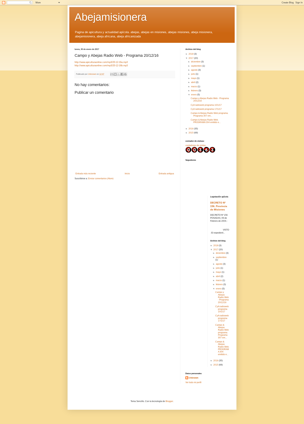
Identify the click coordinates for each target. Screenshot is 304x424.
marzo (194, 86)
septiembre (196, 66)
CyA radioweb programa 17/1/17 (206, 109)
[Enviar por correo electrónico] (112, 74)
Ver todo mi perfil (193, 382)
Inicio (127, 173)
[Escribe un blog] (115, 74)
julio (193, 74)
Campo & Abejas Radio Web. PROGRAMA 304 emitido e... (206, 121)
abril (193, 82)
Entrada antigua (166, 173)
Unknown (193, 378)
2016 (191, 128)
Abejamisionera (111, 17)
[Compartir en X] (118, 74)
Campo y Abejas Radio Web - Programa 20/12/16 (222, 297)
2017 (191, 58)
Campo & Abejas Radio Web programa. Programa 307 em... (209, 114)
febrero (194, 90)
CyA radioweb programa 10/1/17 (206, 105)
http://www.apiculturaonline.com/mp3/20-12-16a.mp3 (101, 62)
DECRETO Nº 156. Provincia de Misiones (218, 206)
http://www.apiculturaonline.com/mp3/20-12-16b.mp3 (101, 65)
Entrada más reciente (85, 173)
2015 (191, 132)
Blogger (169, 401)
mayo (194, 78)
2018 (191, 54)
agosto (194, 70)
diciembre (196, 61)
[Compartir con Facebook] (122, 74)
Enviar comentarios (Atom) (100, 178)
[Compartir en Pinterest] (125, 74)
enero (194, 94)
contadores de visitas (195, 145)
